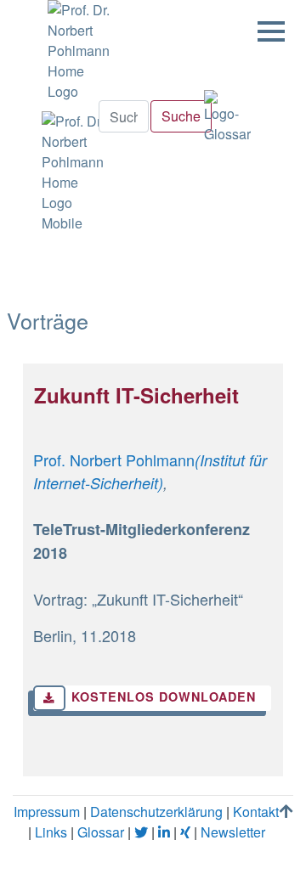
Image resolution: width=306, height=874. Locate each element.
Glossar (100, 832)
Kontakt (256, 811)
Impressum (47, 811)
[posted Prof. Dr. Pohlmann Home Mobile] (71, 168)
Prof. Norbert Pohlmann (114, 459)
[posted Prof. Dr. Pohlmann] (74, 51)
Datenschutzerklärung (156, 811)
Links (51, 832)
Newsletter (233, 832)
